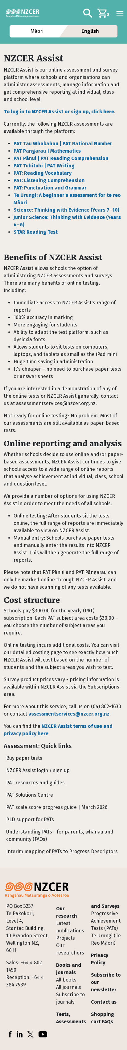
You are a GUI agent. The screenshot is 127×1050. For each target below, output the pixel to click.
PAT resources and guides (35, 783)
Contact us (104, 1002)
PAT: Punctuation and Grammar (50, 188)
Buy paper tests (24, 758)
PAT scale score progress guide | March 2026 (57, 807)
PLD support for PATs (30, 819)
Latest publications (70, 927)
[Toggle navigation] (120, 13)
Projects (65, 938)
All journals (68, 987)
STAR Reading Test (36, 232)
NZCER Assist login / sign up (38, 770)
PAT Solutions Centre (29, 795)
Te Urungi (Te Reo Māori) (106, 939)
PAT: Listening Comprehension (49, 180)
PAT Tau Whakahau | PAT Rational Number (63, 143)
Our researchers (70, 949)
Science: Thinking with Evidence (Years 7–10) (66, 210)
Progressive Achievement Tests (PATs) (106, 921)
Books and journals (68, 968)
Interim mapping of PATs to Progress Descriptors (62, 851)
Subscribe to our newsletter (106, 982)
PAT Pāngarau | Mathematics (47, 151)
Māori (36, 31)
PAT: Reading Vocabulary (43, 173)
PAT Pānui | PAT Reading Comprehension (61, 158)
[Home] (25, 13)
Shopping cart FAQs (102, 1018)
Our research (66, 912)
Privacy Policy (99, 959)
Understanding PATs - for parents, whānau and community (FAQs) (59, 835)
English (90, 31)
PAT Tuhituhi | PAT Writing (44, 166)
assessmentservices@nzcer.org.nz (68, 714)
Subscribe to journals (70, 998)
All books (66, 980)
